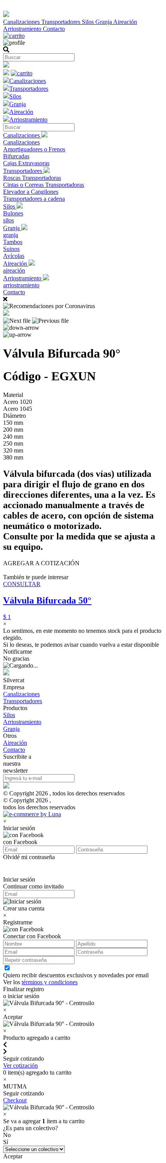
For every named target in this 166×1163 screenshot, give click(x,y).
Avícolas (13, 256)
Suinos (11, 249)
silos (8, 220)
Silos (88, 22)
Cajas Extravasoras (26, 163)
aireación (14, 270)
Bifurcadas (16, 156)
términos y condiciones (50, 982)
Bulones (13, 213)
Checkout (15, 1100)
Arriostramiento (23, 28)
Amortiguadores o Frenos (34, 149)
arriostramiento (21, 285)
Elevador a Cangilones (30, 191)
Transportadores (61, 22)
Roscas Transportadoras (32, 178)
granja (10, 235)
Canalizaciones (22, 22)
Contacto (54, 28)
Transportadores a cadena (34, 198)
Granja (104, 22)
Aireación (125, 22)
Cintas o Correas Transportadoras (43, 184)
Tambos (12, 242)
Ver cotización (20, 1065)
